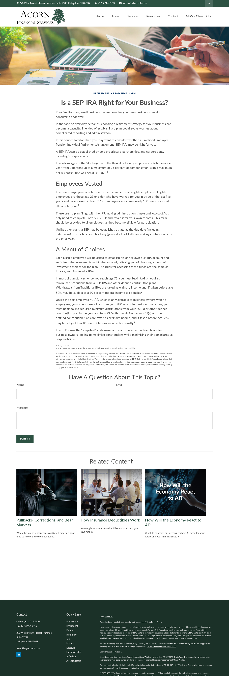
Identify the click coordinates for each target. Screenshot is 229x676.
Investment (72, 626)
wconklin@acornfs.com (135, 3)
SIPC (171, 657)
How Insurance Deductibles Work (110, 520)
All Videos (71, 657)
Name (20, 384)
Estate (69, 630)
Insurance (71, 635)
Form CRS (109, 617)
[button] (99, 16)
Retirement (72, 622)
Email (119, 384)
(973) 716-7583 (106, 3)
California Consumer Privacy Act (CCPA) (183, 644)
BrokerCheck (156, 622)
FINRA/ (166, 657)
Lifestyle (70, 648)
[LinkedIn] (209, 3)
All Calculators (73, 661)
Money (70, 643)
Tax (68, 639)
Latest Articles (73, 652)
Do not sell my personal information (161, 646)
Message (22, 407)
